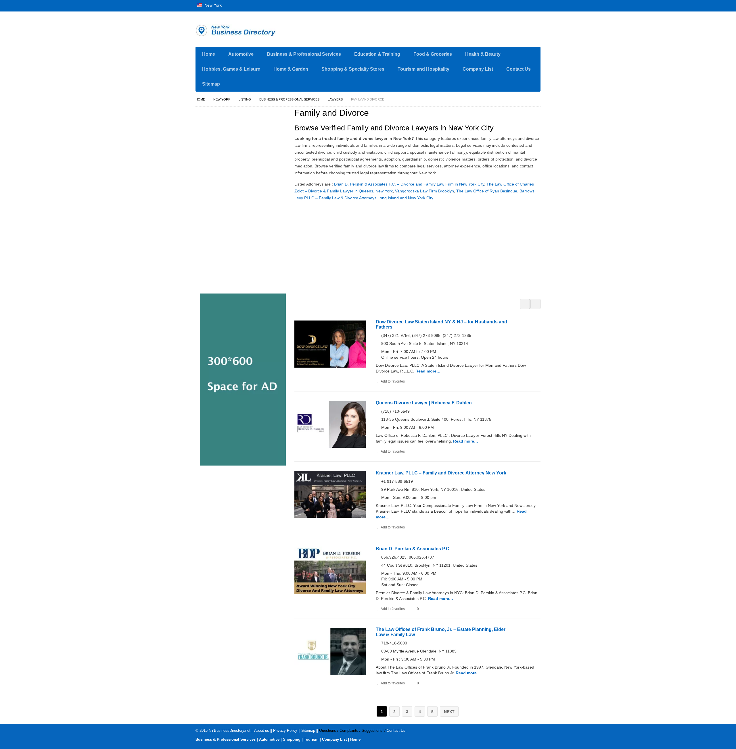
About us (261, 730)
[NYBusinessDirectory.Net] (250, 30)
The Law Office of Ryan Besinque (486, 191)
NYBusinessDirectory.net (229, 730)
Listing (245, 99)
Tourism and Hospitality (423, 69)
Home (208, 54)
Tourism (311, 739)
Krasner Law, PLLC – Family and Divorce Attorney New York (441, 472)
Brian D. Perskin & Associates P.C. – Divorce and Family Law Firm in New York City (409, 184)
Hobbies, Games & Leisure (231, 69)
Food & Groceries (432, 54)
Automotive (241, 54)
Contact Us (518, 69)
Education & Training (377, 54)
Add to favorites (393, 381)
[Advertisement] (420, 249)
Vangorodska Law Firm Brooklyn (424, 191)
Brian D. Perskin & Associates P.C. (413, 548)
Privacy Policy (285, 730)
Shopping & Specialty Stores (352, 69)
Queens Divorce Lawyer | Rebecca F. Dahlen (424, 402)
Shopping (291, 739)
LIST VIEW (535, 304)
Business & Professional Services (304, 54)
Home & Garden (290, 69)
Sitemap (211, 84)
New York (212, 5)
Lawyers (335, 99)
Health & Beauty (483, 54)
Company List (478, 69)
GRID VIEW (525, 304)
